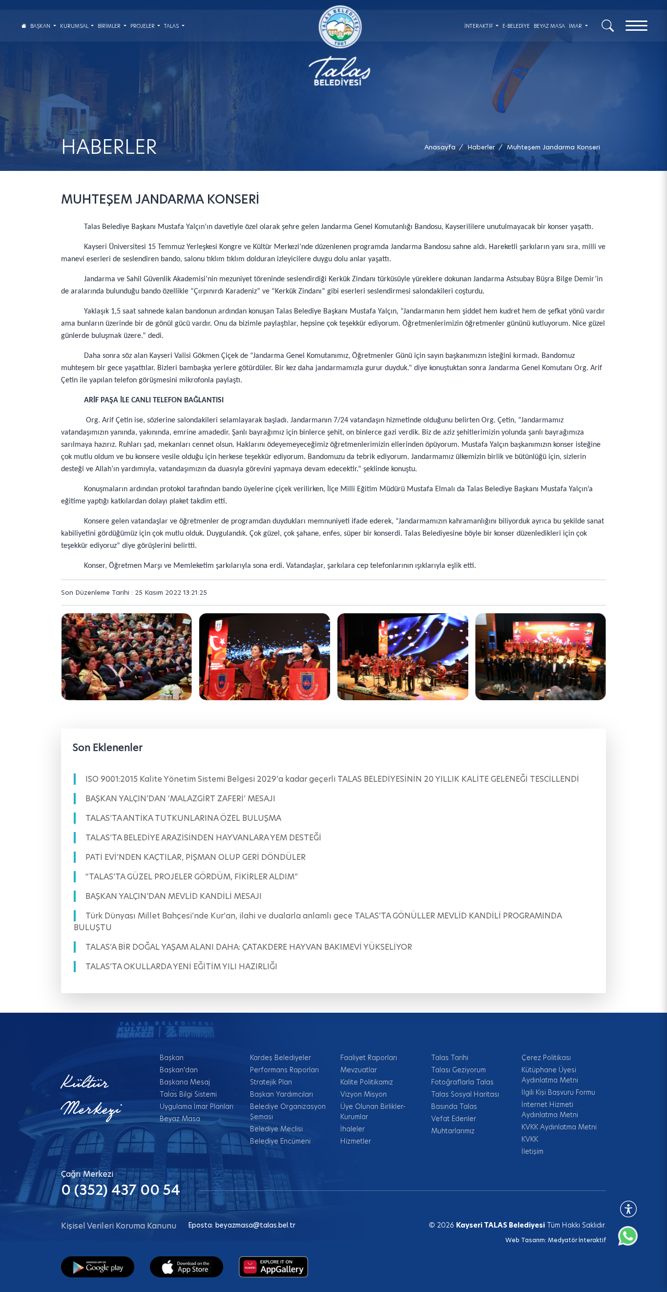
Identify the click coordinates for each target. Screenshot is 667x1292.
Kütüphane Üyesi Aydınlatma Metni (549, 1075)
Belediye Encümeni (280, 1141)
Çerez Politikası (546, 1058)
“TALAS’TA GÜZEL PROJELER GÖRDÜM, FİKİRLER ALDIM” (191, 876)
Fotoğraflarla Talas (462, 1082)
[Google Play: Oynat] (97, 1266)
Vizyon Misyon (363, 1094)
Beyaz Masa (180, 1119)
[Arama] (608, 25)
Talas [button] (172, 25)
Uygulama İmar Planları (196, 1106)
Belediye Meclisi (276, 1129)
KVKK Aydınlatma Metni (559, 1127)
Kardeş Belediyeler (280, 1058)
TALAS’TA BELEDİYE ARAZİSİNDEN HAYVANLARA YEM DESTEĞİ (203, 837)
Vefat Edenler (453, 1119)
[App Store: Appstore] (186, 1266)
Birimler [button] (110, 25)
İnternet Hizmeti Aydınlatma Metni (549, 1110)
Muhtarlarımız (453, 1131)
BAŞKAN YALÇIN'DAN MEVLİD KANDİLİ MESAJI (173, 896)
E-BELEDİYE (516, 25)
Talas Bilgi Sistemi (188, 1094)
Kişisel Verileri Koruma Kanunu (118, 1225)
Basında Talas (454, 1106)
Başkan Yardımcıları (281, 1094)
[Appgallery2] (273, 1266)
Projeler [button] (143, 25)
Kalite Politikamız (366, 1082)
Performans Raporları (284, 1070)
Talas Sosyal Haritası (465, 1094)
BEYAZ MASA (549, 25)
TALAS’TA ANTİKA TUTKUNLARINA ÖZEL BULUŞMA (183, 818)
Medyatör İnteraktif (577, 1240)
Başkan (172, 1058)
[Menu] (636, 26)
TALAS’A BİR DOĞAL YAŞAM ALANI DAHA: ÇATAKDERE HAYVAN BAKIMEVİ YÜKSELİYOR (248, 947)
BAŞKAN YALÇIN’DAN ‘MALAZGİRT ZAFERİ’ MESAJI (180, 798)
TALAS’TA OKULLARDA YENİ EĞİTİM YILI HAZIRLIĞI (181, 966)
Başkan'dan (179, 1070)
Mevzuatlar (358, 1070)
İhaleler (352, 1129)
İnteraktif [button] (479, 25)
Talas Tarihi (449, 1058)
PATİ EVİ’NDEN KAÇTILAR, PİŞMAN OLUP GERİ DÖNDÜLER (195, 857)
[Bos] (126, 656)
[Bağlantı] (24, 26)
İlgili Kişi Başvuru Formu (558, 1092)
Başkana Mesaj (185, 1082)
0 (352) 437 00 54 (120, 1190)
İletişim (532, 1151)
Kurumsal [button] (75, 25)
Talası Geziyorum (458, 1070)
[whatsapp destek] (632, 1240)
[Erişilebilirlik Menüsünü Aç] (628, 1209)
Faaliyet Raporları (368, 1058)
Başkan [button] (41, 25)
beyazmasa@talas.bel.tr (255, 1225)
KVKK (529, 1139)
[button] (553, 147)
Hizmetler (355, 1141)
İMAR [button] (576, 25)
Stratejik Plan (271, 1082)
